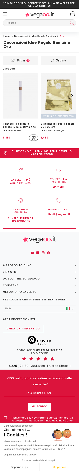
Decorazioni (21, 36)
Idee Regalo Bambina (43, 36)
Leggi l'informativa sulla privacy (20, 454)
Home (7, 36)
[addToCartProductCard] (33, 138)
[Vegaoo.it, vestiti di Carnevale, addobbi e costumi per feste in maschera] (39, 14)
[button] (39, 308)
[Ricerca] (71, 23)
